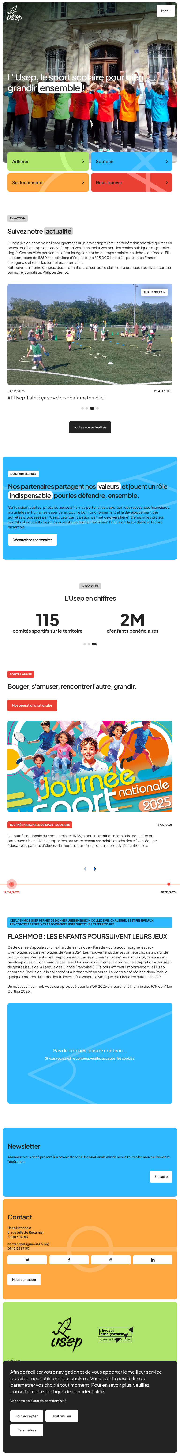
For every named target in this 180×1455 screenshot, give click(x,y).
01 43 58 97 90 (18, 1248)
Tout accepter (27, 1416)
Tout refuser (61, 1416)
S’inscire (161, 1176)
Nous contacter (24, 1279)
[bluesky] (27, 1259)
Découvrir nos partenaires (32, 539)
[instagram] (111, 1259)
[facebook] (69, 1259)
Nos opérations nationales (32, 705)
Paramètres (27, 1430)
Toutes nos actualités (90, 427)
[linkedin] (153, 1259)
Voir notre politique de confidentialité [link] (38, 1400)
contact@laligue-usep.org (28, 1244)
